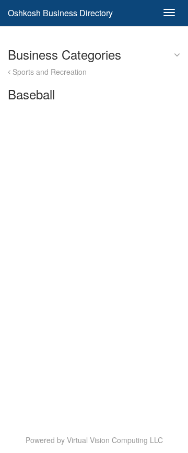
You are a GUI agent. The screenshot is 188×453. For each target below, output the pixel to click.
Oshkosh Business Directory (60, 13)
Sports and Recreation (48, 71)
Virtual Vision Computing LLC (115, 440)
